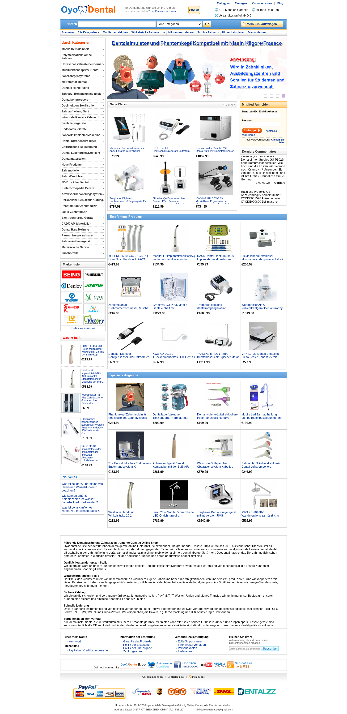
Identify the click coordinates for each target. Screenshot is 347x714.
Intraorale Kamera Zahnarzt (80, 117)
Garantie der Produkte (137, 641)
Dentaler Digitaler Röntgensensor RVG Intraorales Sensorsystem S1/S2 (128, 357)
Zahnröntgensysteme (76, 76)
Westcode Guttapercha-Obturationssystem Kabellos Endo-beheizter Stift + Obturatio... (218, 467)
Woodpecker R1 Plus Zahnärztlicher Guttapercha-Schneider (92, 399)
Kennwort (74, 641)
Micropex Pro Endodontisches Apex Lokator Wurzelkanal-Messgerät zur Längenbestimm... (128, 151)
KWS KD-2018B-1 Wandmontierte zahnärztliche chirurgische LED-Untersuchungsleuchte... (260, 517)
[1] (265, 96)
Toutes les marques (82, 328)
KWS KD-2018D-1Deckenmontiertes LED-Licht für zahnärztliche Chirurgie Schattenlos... (174, 358)
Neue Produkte (72, 164)
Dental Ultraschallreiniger (79, 141)
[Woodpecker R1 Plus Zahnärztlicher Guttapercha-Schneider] (71, 403)
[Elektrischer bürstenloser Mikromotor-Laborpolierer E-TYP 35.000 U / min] (263, 238)
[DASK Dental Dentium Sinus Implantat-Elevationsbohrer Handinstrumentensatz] (218, 238)
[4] (283, 96)
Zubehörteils (70, 253)
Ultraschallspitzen (233, 32)
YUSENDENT (94, 274)
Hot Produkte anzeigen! (164, 11)
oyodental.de (154, 705)
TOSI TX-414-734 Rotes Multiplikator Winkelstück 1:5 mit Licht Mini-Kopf (92, 350)
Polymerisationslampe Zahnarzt (77, 56)
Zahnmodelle (70, 170)
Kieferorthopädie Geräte (78, 188)
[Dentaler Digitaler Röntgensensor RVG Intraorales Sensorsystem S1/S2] (130, 336)
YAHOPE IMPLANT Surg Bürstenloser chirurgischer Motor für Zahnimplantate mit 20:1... (218, 357)
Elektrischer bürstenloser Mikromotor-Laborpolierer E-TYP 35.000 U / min (262, 259)
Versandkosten (187, 648)
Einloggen (223, 3)
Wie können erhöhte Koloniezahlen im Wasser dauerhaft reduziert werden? (80, 490)
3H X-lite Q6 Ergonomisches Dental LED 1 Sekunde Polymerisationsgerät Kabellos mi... (170, 202)
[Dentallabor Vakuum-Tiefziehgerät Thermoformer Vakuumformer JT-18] (174, 397)
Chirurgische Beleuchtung (79, 147)
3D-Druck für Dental (75, 182)
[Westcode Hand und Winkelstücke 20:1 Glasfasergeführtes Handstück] (130, 494)
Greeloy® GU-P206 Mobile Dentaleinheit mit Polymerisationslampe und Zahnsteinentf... (170, 309)
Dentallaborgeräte (74, 123)
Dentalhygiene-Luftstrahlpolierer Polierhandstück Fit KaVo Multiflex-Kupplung (218, 418)
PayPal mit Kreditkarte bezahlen (89, 650)
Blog (280, 3)
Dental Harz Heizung (75, 229)
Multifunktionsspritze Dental (80, 70)
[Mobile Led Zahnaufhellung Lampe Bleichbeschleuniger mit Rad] (263, 397)
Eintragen (241, 3)
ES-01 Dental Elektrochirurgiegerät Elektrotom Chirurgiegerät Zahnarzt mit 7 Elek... (171, 152)
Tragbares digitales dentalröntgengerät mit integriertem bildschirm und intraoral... (214, 309)
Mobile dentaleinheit (115, 32)
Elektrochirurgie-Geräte (77, 217)
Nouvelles (70, 477)
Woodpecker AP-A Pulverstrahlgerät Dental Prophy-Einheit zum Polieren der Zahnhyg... (262, 309)
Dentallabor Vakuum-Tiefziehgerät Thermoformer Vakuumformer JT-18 (170, 418)
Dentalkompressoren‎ (76, 99)
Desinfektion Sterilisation (78, 105)
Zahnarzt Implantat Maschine (81, 135)
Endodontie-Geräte (74, 129)
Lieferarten (185, 651)
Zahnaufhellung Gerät (76, 111)
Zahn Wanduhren (73, 176)
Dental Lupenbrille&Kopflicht (81, 152)
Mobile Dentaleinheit (75, 49)
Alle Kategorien (87, 32)
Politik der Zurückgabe (137, 648)
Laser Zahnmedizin (74, 212)
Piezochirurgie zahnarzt (77, 235)
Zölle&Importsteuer (190, 641)
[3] (277, 96)
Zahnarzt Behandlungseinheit (81, 93)
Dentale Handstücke (75, 88)
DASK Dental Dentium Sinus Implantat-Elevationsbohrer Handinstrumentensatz (215, 259)
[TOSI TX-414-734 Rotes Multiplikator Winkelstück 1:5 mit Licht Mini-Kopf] (71, 354)
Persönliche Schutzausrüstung (82, 200)
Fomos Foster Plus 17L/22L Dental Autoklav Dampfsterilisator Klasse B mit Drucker (215, 151)
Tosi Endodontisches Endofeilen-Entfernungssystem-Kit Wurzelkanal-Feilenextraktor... (129, 467)
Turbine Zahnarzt (208, 32)
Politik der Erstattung (136, 644)
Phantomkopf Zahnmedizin (79, 206)
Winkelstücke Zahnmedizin (148, 32)
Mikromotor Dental (74, 82)
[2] (271, 96)
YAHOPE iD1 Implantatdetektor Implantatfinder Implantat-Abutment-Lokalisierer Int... (91, 453)
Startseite (68, 32)
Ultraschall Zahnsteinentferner (82, 64)
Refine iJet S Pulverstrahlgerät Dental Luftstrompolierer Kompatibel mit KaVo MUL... (260, 467)
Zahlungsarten (132, 651)
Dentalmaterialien (73, 158)
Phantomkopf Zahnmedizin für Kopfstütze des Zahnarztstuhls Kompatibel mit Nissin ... (127, 418)
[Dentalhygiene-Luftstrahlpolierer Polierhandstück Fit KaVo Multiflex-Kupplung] (218, 397)
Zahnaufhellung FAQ (75, 510)
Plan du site (198, 676)
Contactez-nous (262, 3)
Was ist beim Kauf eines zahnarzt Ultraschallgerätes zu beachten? (81, 502)
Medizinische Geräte (75, 247)
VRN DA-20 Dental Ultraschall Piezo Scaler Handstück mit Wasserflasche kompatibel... (260, 357)
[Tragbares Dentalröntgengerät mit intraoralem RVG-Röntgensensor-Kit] (218, 494)
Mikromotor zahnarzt (181, 32)
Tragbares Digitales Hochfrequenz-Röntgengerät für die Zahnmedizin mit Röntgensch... (128, 202)
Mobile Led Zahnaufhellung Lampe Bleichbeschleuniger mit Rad (261, 418)
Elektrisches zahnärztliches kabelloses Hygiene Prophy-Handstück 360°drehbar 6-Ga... (92, 426)
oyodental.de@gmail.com (218, 709)
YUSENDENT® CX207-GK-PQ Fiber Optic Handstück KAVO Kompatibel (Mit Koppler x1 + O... (129, 259)
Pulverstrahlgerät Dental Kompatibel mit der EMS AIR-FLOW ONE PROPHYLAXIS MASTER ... (171, 468)
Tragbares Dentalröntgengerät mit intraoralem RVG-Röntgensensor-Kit (216, 516)
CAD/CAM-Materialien (76, 223)
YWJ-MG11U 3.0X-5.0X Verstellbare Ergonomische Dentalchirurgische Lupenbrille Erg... (213, 202)
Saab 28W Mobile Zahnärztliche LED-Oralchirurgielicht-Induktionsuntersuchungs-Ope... (173, 516)
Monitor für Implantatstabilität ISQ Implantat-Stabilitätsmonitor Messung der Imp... (92, 376)
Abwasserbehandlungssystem (82, 194)
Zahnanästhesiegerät (76, 241)
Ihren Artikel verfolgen (192, 644)
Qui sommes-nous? (152, 676)
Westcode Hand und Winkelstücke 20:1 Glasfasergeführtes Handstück (127, 516)
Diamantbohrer (257, 32)
